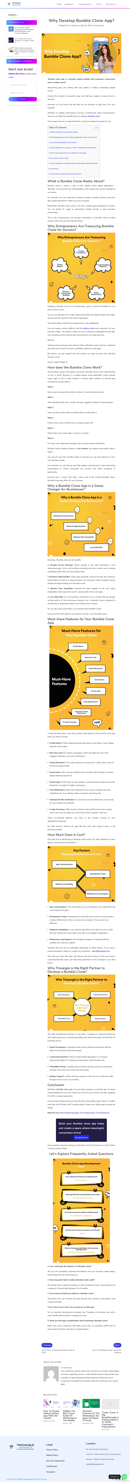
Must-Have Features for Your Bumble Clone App (68, 153)
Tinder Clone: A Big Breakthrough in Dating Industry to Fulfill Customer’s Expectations (110, 1419)
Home (59, 4)
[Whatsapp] (124, 1476)
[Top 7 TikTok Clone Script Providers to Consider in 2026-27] (11, 40)
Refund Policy (52, 1455)
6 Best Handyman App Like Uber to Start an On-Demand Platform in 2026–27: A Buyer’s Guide (25, 51)
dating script (88, 328)
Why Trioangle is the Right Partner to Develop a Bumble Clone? (74, 163)
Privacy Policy (52, 1449)
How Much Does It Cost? (59, 158)
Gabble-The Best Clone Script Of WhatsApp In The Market (70, 1416)
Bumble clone (94, 116)
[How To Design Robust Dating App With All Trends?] (52, 1403)
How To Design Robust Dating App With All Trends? (51, 1415)
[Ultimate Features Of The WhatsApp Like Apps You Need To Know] (91, 1403)
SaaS (98, 4)
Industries (69, 4)
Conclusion (54, 169)
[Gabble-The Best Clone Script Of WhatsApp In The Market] (71, 1403)
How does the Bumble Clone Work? (63, 142)
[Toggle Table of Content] (95, 127)
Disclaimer (50, 1472)
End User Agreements (55, 1461)
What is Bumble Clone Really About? (64, 132)
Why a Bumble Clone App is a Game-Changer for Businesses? (73, 148)
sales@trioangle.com (101, 951)
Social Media (99, 25)
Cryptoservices (84, 4)
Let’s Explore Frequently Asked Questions (66, 174)
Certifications (51, 1466)
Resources (110, 4)
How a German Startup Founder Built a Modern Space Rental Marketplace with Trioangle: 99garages (24, 30)
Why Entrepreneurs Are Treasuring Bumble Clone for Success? (73, 137)
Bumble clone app (64, 1089)
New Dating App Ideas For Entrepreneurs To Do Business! (84, 1113)
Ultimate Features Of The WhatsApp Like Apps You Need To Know (91, 1416)
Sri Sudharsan (73, 25)
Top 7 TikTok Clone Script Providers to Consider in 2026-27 (24, 40)
